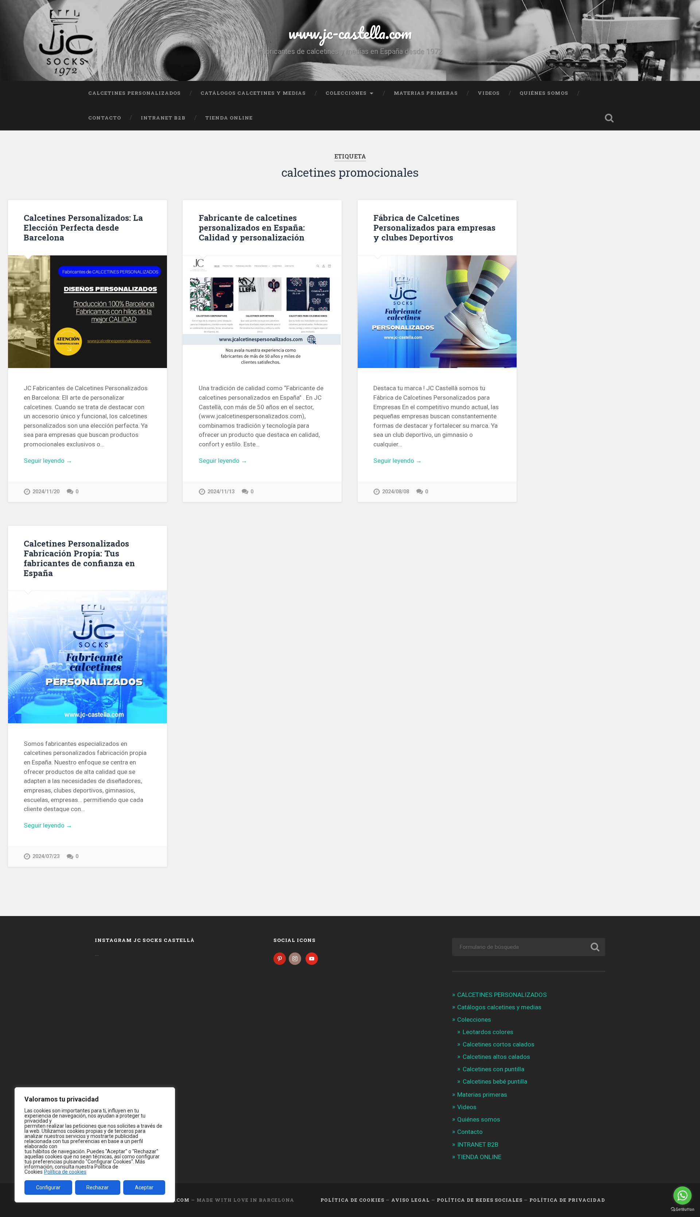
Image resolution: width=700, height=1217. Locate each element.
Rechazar (97, 1187)
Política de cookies (65, 1172)
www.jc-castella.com (350, 33)
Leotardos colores (488, 1032)
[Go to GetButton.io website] (682, 1209)
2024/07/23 (45, 856)
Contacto (104, 117)
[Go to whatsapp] (682, 1195)
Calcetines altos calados (496, 1056)
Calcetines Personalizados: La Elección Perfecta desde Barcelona (83, 227)
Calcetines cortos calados (498, 1044)
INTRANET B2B (163, 117)
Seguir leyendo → (48, 460)
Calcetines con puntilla (493, 1069)
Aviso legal (410, 1200)
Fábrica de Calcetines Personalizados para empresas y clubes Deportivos (434, 227)
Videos (489, 93)
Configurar (48, 1187)
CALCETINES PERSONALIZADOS (134, 93)
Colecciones (346, 93)
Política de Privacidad (567, 1200)
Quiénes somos (544, 93)
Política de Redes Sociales (479, 1200)
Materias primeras (426, 93)
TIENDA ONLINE (229, 117)
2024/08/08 (395, 492)
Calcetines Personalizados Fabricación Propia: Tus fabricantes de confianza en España (79, 558)
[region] (95, 1144)
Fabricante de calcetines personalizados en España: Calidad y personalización (252, 227)
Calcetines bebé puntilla (495, 1081)
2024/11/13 (220, 492)
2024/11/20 (45, 492)
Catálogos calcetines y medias (253, 93)
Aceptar (144, 1187)
